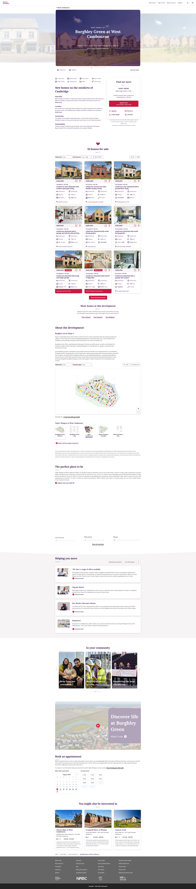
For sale (126, 364)
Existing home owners (115, 562)
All (138, 562)
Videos (74, 70)
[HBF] (123, 879)
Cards (132, 157)
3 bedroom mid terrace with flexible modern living (96, 187)
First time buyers (130, 562)
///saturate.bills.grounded (71, 417)
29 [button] (73, 789)
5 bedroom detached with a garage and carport (125, 277)
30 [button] (76, 789)
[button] (106, 404)
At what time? (85, 771)
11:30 (92, 775)
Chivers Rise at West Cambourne (64, 831)
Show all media (134, 70)
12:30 (84, 779)
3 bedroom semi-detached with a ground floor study (127, 187)
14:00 (84, 782)
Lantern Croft (120, 830)
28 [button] (70, 789)
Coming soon (135, 364)
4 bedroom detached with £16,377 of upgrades (98, 277)
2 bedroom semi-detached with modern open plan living (67, 187)
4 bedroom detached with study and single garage (67, 277)
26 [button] (63, 789)
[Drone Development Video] (98, 726)
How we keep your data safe (115, 768)
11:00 (84, 775)
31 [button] (57, 791)
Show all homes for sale (98, 297)
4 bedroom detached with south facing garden (97, 232)
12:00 (100, 775)
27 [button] (66, 789)
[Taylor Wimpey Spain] (58, 879)
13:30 (100, 779)
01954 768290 (124, 88)
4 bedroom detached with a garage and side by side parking (67, 232)
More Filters (98, 157)
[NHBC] (82, 878)
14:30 (92, 782)
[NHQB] (100, 879)
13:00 (92, 779)
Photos (62, 70)
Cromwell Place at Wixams (96, 830)
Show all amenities (98, 544)
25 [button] (60, 789)
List (138, 157)
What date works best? (62, 771)
